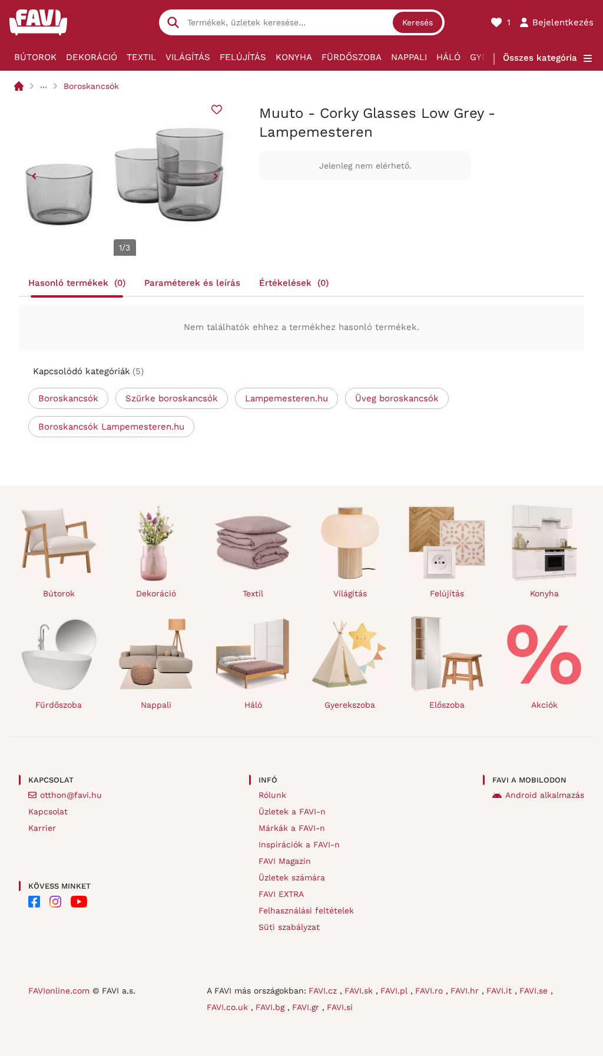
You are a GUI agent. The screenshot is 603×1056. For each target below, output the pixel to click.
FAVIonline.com (59, 990)
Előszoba (447, 705)
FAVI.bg (271, 1007)
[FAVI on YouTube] (79, 902)
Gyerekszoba (349, 705)
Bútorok (35, 57)
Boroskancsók (91, 86)
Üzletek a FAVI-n (292, 811)
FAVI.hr (466, 990)
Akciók (544, 705)
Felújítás (243, 57)
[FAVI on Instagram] (55, 902)
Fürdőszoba (352, 57)
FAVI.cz (324, 990)
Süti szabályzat (289, 927)
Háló (448, 57)
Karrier (42, 828)
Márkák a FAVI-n (292, 828)
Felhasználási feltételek (306, 910)
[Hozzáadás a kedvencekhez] (216, 109)
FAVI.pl (395, 990)
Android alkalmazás (544, 795)
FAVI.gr (307, 1007)
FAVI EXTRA (281, 894)
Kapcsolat (48, 811)
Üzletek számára (292, 877)
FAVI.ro (430, 990)
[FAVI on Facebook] (34, 902)
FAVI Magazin (285, 861)
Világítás (187, 57)
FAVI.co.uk (229, 1007)
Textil (141, 57)
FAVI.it (500, 990)
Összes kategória (540, 57)
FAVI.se (535, 990)
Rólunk (272, 795)
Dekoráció (91, 57)
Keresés (417, 22)
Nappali (409, 57)
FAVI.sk (360, 990)
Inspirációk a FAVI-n (299, 844)
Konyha (294, 57)
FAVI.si (340, 1007)
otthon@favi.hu (71, 795)
